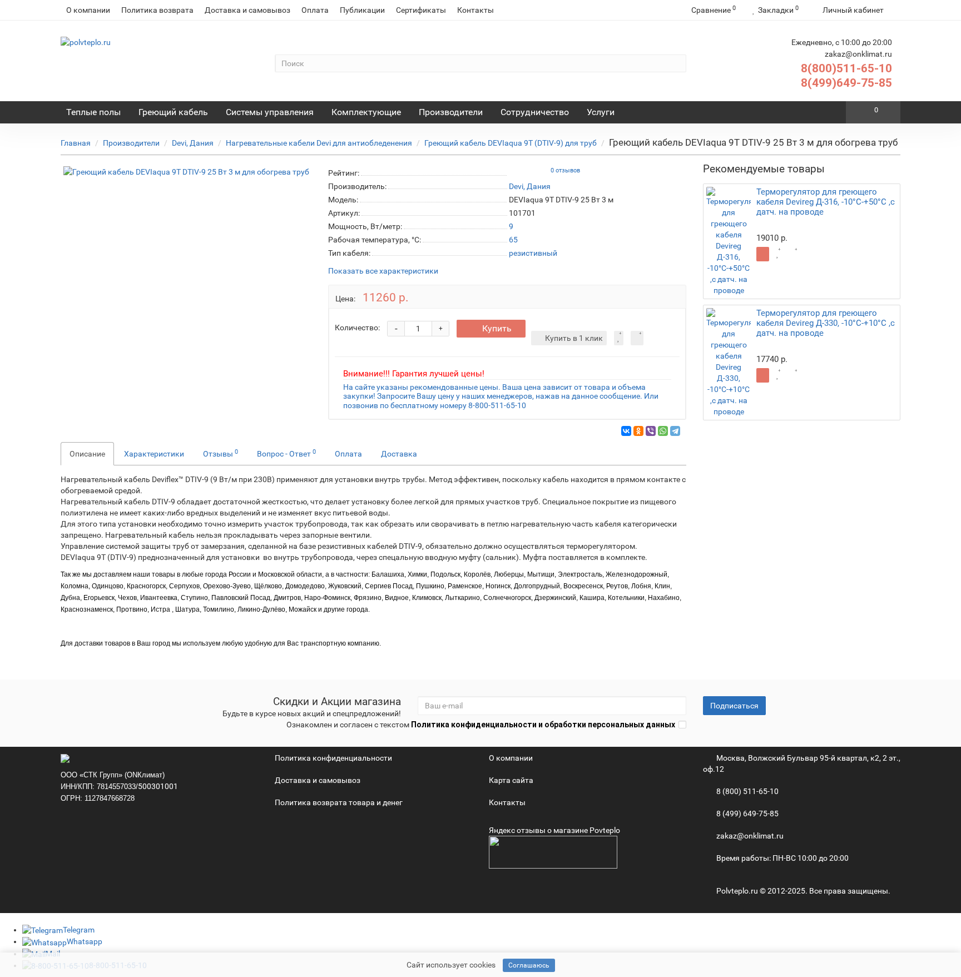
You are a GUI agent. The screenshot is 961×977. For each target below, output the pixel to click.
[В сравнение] (637, 338)
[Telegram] (675, 431)
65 (513, 239)
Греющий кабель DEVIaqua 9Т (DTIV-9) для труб (510, 142)
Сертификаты (421, 10)
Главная (76, 142)
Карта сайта (511, 780)
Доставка (399, 453)
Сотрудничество (535, 112)
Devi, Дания (193, 142)
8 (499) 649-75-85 (747, 813)
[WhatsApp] (663, 431)
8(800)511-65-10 (846, 68)
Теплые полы (93, 112)
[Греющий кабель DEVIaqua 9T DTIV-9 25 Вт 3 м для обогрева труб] (186, 171)
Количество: (357, 327)
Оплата (315, 10)
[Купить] (762, 254)
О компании (88, 10)
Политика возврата (157, 10)
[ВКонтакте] (626, 431)
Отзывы (220, 453)
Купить (497, 328)
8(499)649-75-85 (846, 83)
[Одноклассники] (638, 431)
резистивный (533, 253)
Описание (87, 453)
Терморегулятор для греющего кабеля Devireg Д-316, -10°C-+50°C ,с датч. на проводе (825, 202)
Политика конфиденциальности (333, 757)
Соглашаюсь (528, 965)
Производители (451, 112)
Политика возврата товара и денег (339, 802)
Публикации (362, 10)
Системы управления (270, 112)
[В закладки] (618, 338)
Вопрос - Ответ (286, 453)
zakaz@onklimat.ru (749, 835)
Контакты (475, 10)
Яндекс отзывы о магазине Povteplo (554, 830)
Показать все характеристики (383, 271)
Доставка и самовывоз (247, 10)
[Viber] (651, 431)
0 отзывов (565, 170)
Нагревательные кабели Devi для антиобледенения (319, 142)
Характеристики (154, 453)
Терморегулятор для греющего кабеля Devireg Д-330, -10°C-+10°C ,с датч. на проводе (825, 323)
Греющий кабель (173, 112)
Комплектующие (366, 112)
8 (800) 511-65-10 (747, 791)
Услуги (601, 112)
